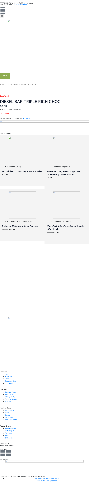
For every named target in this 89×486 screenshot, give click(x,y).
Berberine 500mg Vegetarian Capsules (20, 226)
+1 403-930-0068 (20, 5)
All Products (10, 84)
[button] (2, 16)
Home (2, 84)
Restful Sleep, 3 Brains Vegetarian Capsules (22, 171)
